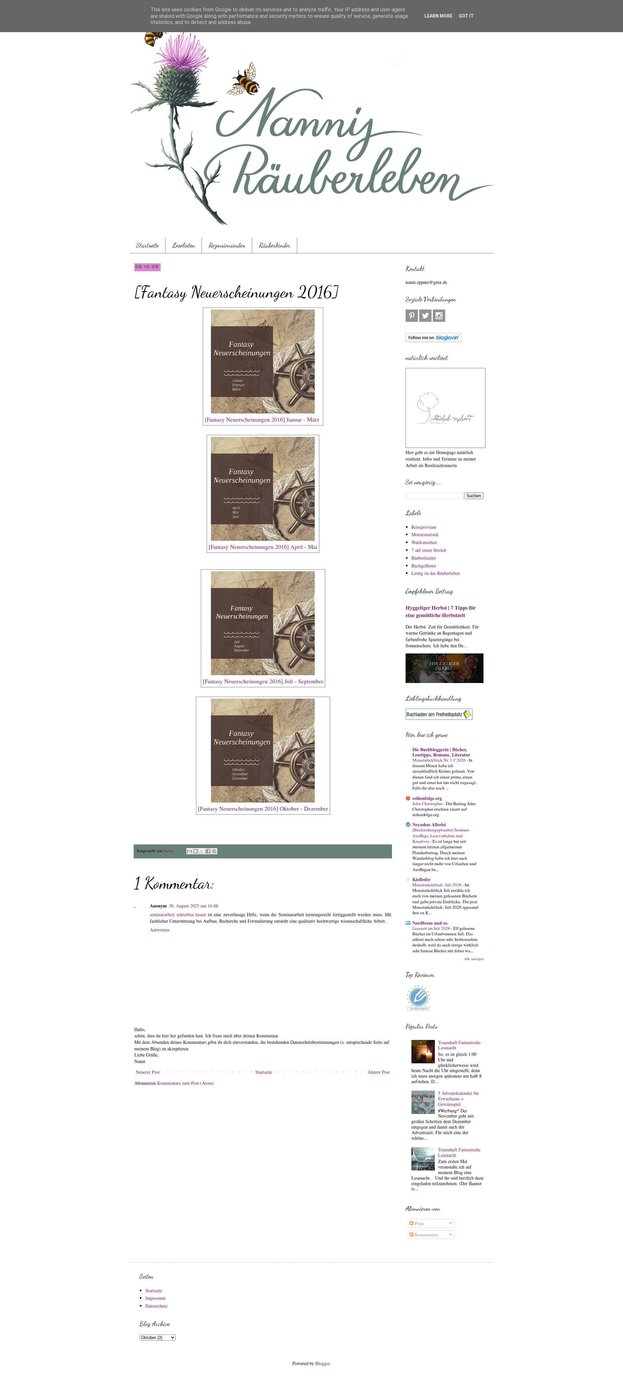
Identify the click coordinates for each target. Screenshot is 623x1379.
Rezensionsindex (227, 245)
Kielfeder (421, 879)
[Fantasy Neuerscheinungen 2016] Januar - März (262, 419)
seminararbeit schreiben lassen (178, 914)
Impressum (155, 1298)
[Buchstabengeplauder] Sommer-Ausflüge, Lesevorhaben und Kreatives (441, 835)
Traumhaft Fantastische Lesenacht (459, 1045)
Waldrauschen (424, 542)
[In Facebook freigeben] (208, 851)
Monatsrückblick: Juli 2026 (437, 885)
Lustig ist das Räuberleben (435, 573)
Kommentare (425, 1235)
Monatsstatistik (425, 534)
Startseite (147, 245)
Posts (418, 1223)
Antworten (159, 930)
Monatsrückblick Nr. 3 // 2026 (439, 760)
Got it (466, 16)
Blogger (322, 1363)
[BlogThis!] (195, 851)
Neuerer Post (148, 1072)
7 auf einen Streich (428, 550)
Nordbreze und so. (430, 922)
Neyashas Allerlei (429, 824)
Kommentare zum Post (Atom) (185, 1083)
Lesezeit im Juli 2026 (431, 928)
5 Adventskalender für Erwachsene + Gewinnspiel (458, 1098)
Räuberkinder (274, 245)
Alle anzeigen (473, 958)
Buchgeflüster (423, 566)
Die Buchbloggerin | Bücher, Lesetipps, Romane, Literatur (441, 752)
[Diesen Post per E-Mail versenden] (189, 851)
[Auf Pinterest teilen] (214, 851)
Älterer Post (379, 1072)
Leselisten (183, 245)
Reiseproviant (423, 527)
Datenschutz (156, 1306)
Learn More (438, 16)
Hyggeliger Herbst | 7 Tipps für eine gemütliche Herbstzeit (441, 611)
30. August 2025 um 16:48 (193, 906)
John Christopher (428, 803)
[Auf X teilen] (202, 851)
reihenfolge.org (427, 798)
